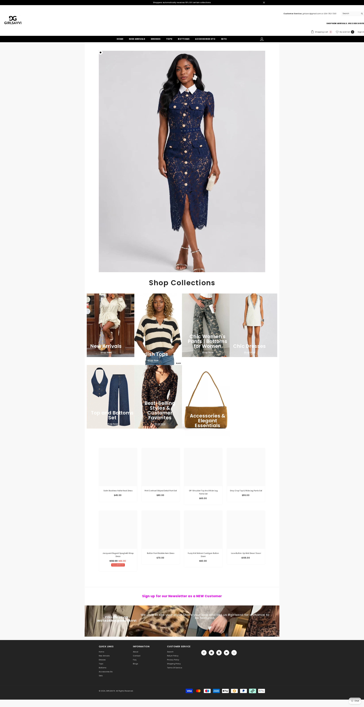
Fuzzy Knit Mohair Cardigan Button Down (203, 555)
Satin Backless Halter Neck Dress (118, 490)
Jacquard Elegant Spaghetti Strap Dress (118, 555)
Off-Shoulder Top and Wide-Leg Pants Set (203, 492)
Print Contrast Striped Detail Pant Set (161, 490)
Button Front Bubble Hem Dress (160, 553)
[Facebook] (204, 652)
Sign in (361, 32)
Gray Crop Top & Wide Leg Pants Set (246, 490)
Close (264, 2)
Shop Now (106, 352)
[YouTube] (226, 652)
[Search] (352, 13)
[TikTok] (219, 652)
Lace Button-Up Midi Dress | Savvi (246, 553)
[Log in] (262, 39)
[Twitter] (234, 652)
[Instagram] (211, 652)
